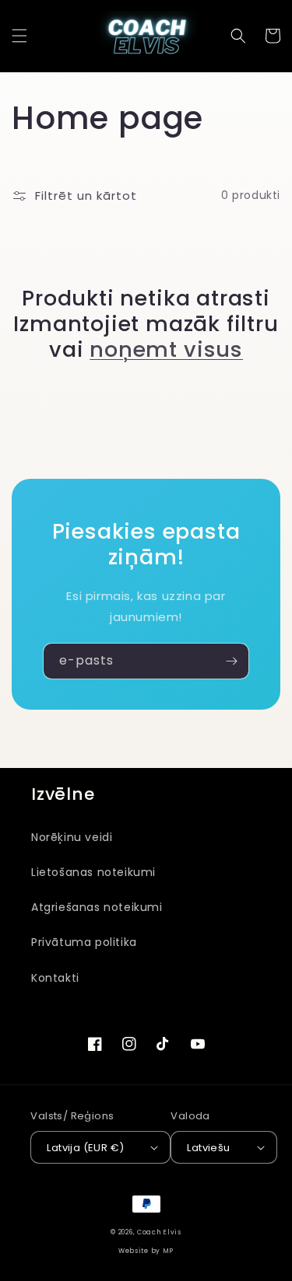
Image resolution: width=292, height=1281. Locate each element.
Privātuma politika (84, 942)
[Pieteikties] (231, 661)
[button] (19, 36)
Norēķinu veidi (71, 837)
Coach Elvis (159, 1232)
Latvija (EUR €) (85, 1147)
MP (168, 1250)
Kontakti (55, 978)
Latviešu (208, 1147)
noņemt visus (166, 349)
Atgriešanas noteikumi (97, 907)
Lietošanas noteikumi (93, 872)
